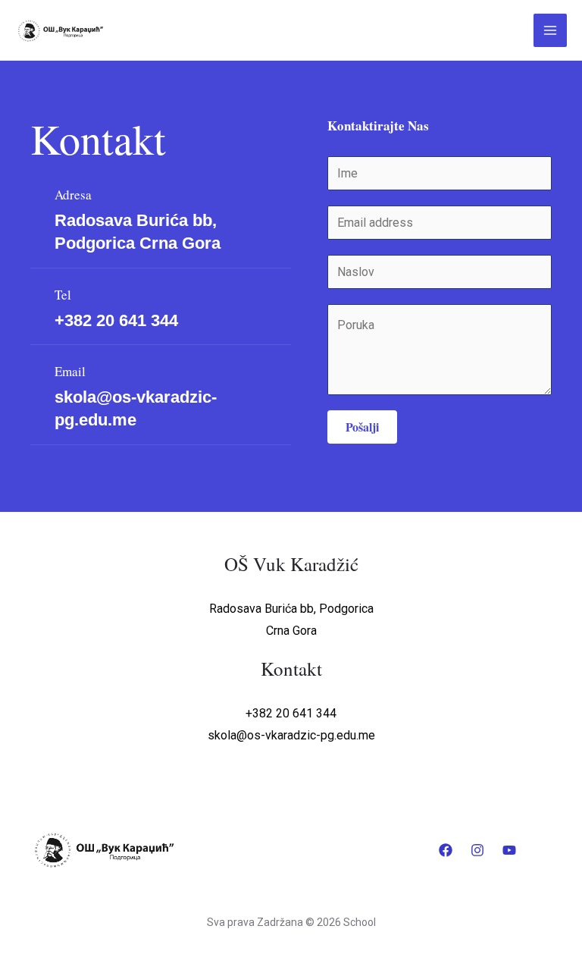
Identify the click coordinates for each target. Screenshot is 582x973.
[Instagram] (477, 850)
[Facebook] (445, 850)
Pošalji (362, 426)
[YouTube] (509, 850)
